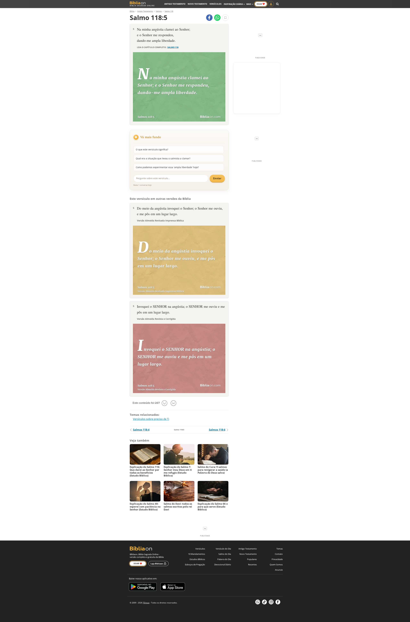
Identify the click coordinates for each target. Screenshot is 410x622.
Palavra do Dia (224, 559)
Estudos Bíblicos (197, 559)
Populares (252, 559)
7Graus (146, 602)
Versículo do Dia (223, 548)
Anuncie (279, 569)
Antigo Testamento (174, 4)
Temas (279, 548)
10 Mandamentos (196, 554)
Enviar (217, 178)
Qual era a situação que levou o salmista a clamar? (163, 158)
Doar (261, 3)
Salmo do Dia (224, 554)
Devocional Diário (222, 564)
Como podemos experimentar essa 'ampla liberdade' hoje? (167, 167)
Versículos (215, 4)
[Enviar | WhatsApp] (217, 17)
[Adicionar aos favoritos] (225, 17)
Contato (279, 554)
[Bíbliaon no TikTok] (264, 602)
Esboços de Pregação (195, 564)
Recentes (252, 564)
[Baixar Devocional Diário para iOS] (172, 587)
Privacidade (277, 559)
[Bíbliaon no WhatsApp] (257, 602)
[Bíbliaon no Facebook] (277, 602)
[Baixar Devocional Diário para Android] (143, 587)
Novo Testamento (197, 4)
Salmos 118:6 (217, 429)
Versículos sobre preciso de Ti (151, 419)
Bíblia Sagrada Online (142, 5)
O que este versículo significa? (152, 149)
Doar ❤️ (138, 563)
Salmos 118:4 (141, 429)
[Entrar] (271, 4)
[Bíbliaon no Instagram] (271, 602)
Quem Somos (276, 564)
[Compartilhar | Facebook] (209, 17)
